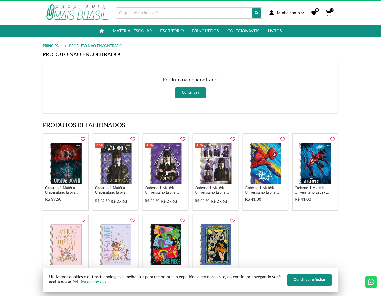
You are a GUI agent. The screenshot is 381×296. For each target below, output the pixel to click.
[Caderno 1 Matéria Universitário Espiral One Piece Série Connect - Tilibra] (165, 244)
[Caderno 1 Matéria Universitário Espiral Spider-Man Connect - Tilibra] (265, 163)
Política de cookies (89, 282)
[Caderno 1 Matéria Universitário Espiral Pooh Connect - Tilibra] (65, 244)
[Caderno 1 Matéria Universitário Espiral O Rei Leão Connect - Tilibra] (215, 244)
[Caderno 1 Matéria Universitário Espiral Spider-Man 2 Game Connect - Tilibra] (315, 163)
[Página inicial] (102, 31)
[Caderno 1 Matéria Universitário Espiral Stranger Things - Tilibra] (65, 163)
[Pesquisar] (256, 13)
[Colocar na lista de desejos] (83, 139)
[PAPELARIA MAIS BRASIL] (77, 13)
